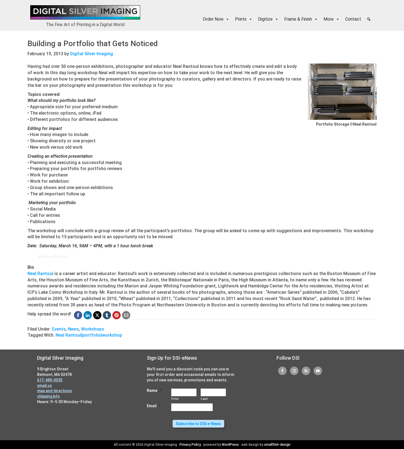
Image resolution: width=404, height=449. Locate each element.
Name (154, 390)
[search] (369, 19)
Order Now (213, 19)
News (73, 329)
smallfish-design (277, 445)
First (174, 399)
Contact (353, 19)
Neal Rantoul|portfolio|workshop (89, 335)
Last (204, 399)
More (328, 19)
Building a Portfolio (53, 257)
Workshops (92, 329)
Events (59, 329)
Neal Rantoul (40, 273)
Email (154, 406)
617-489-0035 (49, 380)
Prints (241, 19)
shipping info (48, 396)
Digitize (265, 19)
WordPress (230, 445)
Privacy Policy (190, 445)
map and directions (54, 391)
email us (44, 385)
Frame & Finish (298, 19)
